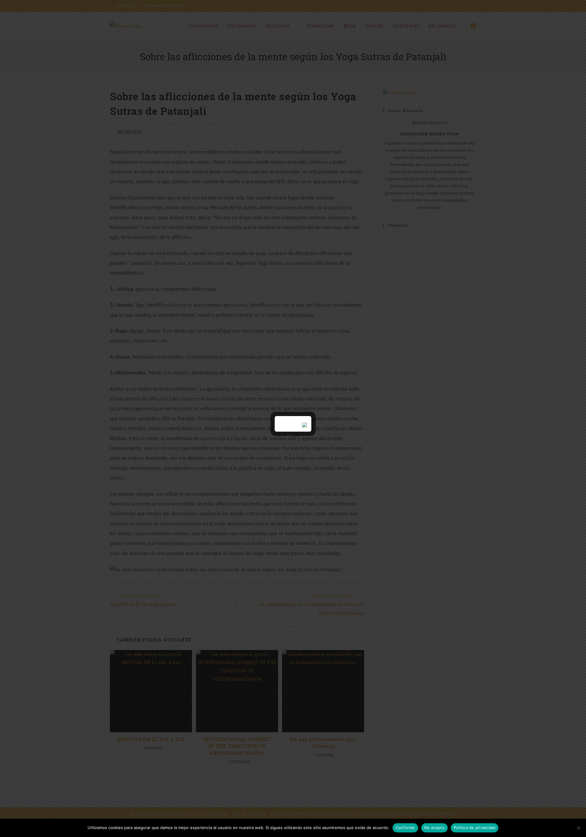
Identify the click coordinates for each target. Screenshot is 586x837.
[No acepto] (578, 828)
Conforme (405, 827)
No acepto (434, 827)
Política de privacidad (475, 827)
